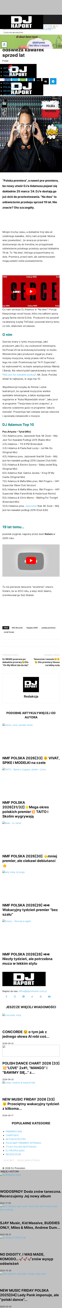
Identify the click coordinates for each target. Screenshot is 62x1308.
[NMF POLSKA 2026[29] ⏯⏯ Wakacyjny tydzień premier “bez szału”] (31, 884)
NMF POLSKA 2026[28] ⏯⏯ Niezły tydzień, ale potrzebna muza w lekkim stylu (27, 958)
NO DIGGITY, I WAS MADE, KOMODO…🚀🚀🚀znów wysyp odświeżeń (26, 1259)
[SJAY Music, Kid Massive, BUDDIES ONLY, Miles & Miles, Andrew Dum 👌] (31, 1210)
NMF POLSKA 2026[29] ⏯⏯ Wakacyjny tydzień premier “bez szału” (30, 909)
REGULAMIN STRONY (28, 1160)
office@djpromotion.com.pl (33, 991)
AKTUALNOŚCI (11, 68)
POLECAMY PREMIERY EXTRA (23, 1143)
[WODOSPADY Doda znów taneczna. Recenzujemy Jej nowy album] (31, 1179)
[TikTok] (32, 996)
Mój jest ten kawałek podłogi (19, 374)
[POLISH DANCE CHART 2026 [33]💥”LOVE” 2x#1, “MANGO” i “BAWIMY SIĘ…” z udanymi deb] (31, 1051)
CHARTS (7, 71)
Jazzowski (31, 505)
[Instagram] (15, 996)
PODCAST (8, 83)
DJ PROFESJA (10, 79)
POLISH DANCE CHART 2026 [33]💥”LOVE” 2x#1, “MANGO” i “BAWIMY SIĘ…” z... (31, 1068)
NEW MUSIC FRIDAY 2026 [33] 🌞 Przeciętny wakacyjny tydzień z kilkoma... (30, 1104)
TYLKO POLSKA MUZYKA (21, 1146)
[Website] (41, 996)
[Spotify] (23, 996)
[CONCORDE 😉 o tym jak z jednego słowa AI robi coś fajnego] (31, 1019)
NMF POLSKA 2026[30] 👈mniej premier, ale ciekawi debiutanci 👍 (29, 860)
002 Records (17, 628)
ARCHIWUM (9, 94)
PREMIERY (8, 75)
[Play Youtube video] (31, 291)
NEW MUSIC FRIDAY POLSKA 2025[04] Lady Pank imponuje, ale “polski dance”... (29, 1295)
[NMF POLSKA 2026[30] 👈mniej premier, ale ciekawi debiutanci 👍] (31, 835)
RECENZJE (9, 91)
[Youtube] (49, 996)
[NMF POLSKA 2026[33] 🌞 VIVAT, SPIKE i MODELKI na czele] (31, 737)
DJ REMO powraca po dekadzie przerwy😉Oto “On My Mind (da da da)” (15, 662)
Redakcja (31, 696)
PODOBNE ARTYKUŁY (22, 713)
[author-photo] (31, 692)
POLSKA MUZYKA (12, 87)
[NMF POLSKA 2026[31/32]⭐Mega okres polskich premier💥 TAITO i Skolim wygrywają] (31, 782)
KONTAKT (9, 1160)
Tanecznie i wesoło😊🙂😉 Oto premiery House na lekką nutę (47, 662)
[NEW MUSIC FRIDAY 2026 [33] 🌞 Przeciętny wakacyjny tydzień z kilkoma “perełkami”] (31, 1087)
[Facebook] (6, 996)
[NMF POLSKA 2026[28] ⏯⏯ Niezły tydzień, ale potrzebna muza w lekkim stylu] (31, 933)
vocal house (9, 632)
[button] (1, 100)
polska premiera (48, 628)
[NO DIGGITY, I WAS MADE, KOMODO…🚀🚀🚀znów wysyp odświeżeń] (31, 1242)
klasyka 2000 (32, 628)
